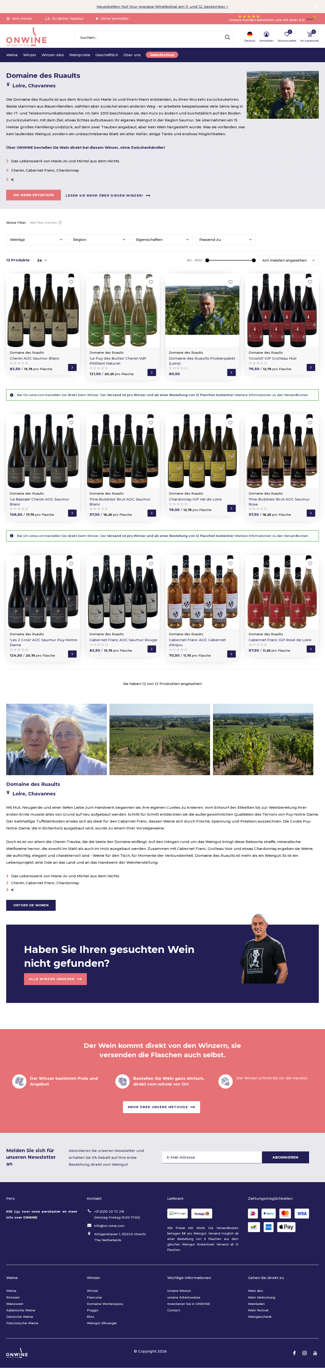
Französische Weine (22, 1323)
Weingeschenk (260, 1316)
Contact (173, 1310)
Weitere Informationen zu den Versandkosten (271, 395)
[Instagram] (304, 1353)
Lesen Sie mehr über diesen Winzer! (104, 195)
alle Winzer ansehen (52, 979)
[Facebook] (294, 1353)
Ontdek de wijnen (31, 905)
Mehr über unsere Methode (158, 1107)
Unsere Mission (179, 1291)
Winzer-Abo (53, 55)
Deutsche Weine (19, 1316)
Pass (210, 239)
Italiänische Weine (20, 1310)
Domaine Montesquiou (105, 1304)
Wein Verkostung (261, 1297)
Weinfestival (162, 55)
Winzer (29, 55)
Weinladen (256, 1304)
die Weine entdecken (33, 195)
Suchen (227, 37)
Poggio (92, 1310)
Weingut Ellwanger (102, 1323)
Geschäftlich (106, 55)
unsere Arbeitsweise (183, 1297)
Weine (12, 55)
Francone (94, 1297)
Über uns (132, 55)
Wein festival (258, 1310)
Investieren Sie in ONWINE (188, 1304)
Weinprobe (79, 55)
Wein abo (255, 1291)
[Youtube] (315, 1353)
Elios (90, 1316)
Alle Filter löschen (43, 222)
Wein (17, 239)
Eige (149, 239)
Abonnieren (285, 1157)
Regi (79, 239)
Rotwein (13, 1297)
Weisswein (14, 1304)
